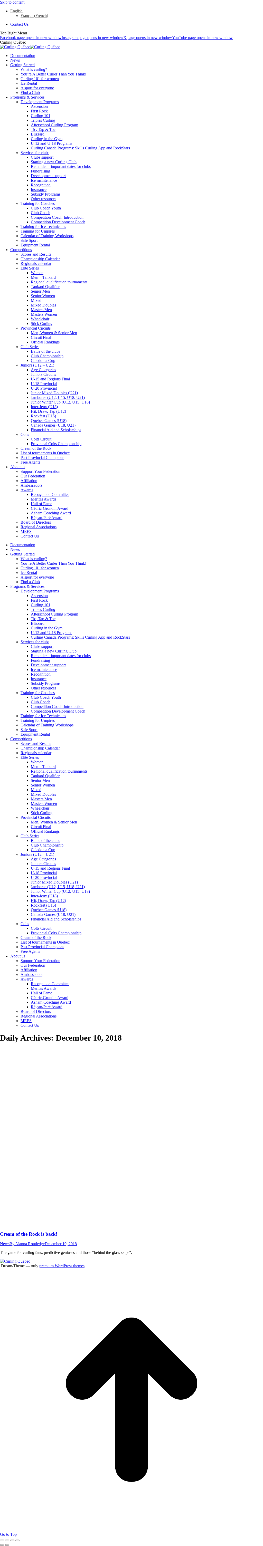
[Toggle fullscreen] (12, 1540)
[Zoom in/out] (17, 1540)
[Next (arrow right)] (7, 1545)
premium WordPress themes (61, 1266)
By (27, 1244)
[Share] (7, 1540)
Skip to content (12, 2)
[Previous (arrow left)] (2, 1545)
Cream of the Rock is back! (28, 1234)
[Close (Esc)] (2, 1540)
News (5, 1244)
